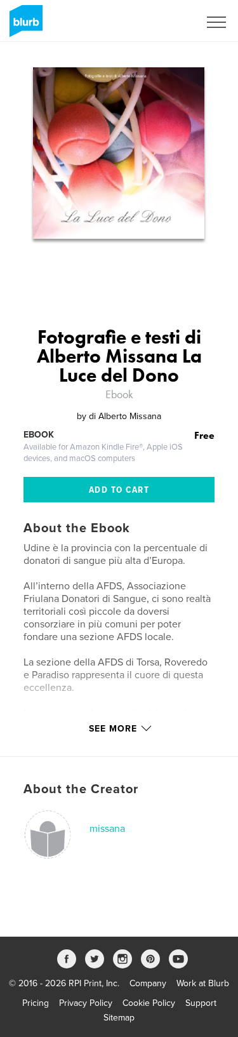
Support (200, 1003)
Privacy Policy (85, 1003)
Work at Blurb (202, 983)
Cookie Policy (148, 1003)
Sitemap (119, 1017)
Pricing (35, 1003)
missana (107, 828)
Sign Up (167, 22)
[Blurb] (24, 26)
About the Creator (80, 789)
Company (147, 983)
